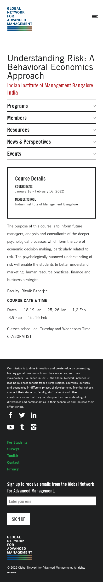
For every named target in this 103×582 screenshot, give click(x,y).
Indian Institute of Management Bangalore (50, 85)
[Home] (19, 19)
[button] (95, 17)
